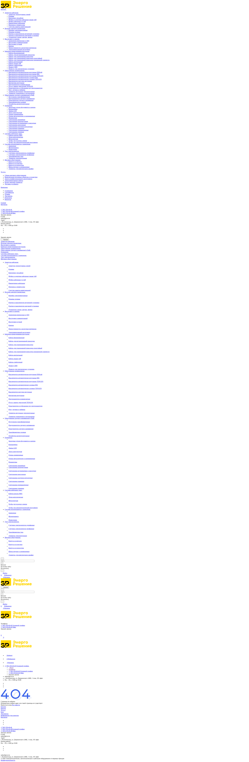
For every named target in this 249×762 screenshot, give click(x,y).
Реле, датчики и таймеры (17, 90)
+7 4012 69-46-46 (8, 213)
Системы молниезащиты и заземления (18, 144)
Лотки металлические (16, 137)
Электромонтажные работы (14, 180)
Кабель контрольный (15, 62)
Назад (11, 668)
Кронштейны (13, 109)
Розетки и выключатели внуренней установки (24, 34)
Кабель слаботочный (15, 65)
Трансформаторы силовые (17, 102)
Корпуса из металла (15, 162)
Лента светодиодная (15, 112)
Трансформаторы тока (16, 156)
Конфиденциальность (8, 760)
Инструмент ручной (15, 44)
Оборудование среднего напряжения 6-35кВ (20, 95)
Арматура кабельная (12, 13)
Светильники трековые (16, 132)
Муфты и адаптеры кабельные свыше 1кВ (22, 20)
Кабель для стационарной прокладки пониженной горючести (29, 60)
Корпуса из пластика (15, 163)
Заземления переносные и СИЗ (19, 41)
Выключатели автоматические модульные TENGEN (26, 76)
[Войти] (2, 633)
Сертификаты (9, 192)
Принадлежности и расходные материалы (22, 48)
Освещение (9, 105)
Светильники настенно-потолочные (21, 126)
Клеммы (11, 16)
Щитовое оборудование (13, 160)
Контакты (4, 717)
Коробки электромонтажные (18, 30)
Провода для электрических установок (21, 69)
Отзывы (7, 194)
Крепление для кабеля (16, 18)
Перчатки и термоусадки (17, 25)
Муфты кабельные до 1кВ (17, 21)
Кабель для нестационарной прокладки (22, 55)
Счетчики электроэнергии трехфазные (21, 155)
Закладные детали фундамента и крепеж (22, 107)
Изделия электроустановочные (15, 28)
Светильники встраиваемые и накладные (22, 123)
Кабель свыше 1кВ (15, 63)
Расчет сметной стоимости (13, 182)
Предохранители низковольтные (19, 84)
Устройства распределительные (19, 104)
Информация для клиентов (10, 715)
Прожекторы (13, 118)
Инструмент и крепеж (12, 39)
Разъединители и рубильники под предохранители (25, 88)
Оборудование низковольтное (15, 70)
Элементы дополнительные (18, 158)
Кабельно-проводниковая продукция (17, 51)
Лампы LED (13, 111)
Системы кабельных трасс (13, 133)
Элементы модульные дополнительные (22, 91)
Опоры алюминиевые (16, 114)
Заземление (12, 146)
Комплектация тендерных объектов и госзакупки (21, 177)
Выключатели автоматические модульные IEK (24, 74)
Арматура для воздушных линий (19, 14)
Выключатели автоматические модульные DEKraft (25, 72)
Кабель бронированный (16, 53)
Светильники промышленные (18, 130)
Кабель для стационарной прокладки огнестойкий (25, 58)
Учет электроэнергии (12, 151)
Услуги (3, 710)
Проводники (13, 149)
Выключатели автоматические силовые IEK (23, 77)
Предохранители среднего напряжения (22, 98)
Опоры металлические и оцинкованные (22, 116)
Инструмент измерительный (18, 42)
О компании (9, 191)
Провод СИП (13, 67)
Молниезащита (14, 148)
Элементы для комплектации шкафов (21, 169)
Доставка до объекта (11, 184)
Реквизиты (8, 198)
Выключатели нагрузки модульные (20, 81)
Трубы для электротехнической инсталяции (23, 142)
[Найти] (2, 570)
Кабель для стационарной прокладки (21, 56)
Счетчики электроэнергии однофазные (22, 153)
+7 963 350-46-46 (6, 209)
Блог (2, 712)
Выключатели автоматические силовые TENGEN (25, 79)
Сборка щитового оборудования (15, 175)
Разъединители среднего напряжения (21, 100)
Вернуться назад (6, 705)
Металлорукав (13, 139)
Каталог (3, 707)
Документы (8, 196)
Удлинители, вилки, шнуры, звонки (20, 37)
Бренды (3, 708)
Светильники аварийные (17, 119)
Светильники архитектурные (18, 121)
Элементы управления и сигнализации (22, 93)
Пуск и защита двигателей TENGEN (21, 86)
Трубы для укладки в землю (18, 140)
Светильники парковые (16, 128)
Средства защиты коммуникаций (20, 27)
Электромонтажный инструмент (19, 49)
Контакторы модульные (16, 83)
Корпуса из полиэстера (16, 165)
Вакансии (8, 199)
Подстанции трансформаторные (19, 97)
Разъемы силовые (14, 32)
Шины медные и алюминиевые (19, 167)
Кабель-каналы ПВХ (15, 135)
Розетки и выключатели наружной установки (24, 35)
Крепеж (11, 46)
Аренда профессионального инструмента (18, 179)
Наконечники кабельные (17, 23)
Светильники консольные (17, 125)
